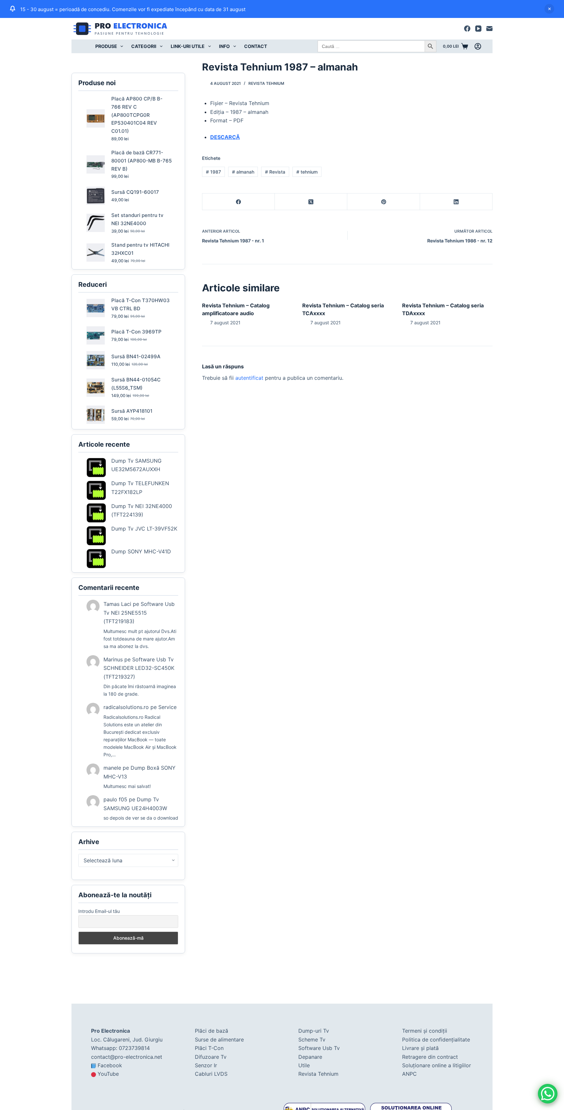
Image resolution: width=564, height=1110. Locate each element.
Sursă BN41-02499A (136, 356)
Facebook (110, 1065)
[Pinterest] (383, 201)
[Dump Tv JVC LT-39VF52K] (96, 536)
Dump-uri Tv (313, 1030)
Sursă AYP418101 (131, 411)
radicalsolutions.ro (126, 707)
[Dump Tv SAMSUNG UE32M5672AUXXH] (96, 467)
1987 (213, 172)
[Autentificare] (478, 46)
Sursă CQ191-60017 (135, 192)
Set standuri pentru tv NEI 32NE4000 (137, 219)
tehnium (307, 172)
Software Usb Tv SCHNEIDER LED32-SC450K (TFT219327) (138, 668)
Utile (304, 1065)
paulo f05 (115, 799)
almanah (243, 172)
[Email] (489, 28)
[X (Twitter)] (311, 201)
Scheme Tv (311, 1039)
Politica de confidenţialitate (436, 1039)
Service (167, 707)
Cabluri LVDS (211, 1074)
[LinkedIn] (456, 201)
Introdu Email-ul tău (99, 911)
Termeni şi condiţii (424, 1030)
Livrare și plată (420, 1048)
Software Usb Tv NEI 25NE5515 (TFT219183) (139, 612)
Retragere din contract (430, 1057)
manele (112, 767)
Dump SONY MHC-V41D (141, 551)
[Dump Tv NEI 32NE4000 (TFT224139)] (96, 513)
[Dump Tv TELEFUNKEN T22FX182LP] (96, 490)
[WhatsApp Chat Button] (547, 1093)
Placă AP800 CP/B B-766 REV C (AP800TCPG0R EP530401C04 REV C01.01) (137, 115)
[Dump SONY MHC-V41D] (96, 558)
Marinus (113, 659)
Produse (106, 46)
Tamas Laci (117, 604)
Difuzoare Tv (211, 1057)
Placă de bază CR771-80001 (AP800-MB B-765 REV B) (141, 160)
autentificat (249, 378)
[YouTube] (478, 28)
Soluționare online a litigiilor (436, 1065)
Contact (255, 46)
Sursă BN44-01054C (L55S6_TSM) (136, 384)
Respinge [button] (549, 9)
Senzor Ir (206, 1065)
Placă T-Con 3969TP (136, 332)
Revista (275, 172)
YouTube (108, 1074)
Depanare (310, 1057)
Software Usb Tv (319, 1048)
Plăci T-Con (209, 1048)
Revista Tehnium (266, 83)
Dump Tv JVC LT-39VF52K (144, 528)
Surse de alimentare (219, 1039)
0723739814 (134, 1048)
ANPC (409, 1074)
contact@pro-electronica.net (126, 1057)
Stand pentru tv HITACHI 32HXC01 (140, 249)
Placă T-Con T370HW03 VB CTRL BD (140, 304)
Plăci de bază (211, 1030)
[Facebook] (467, 28)
